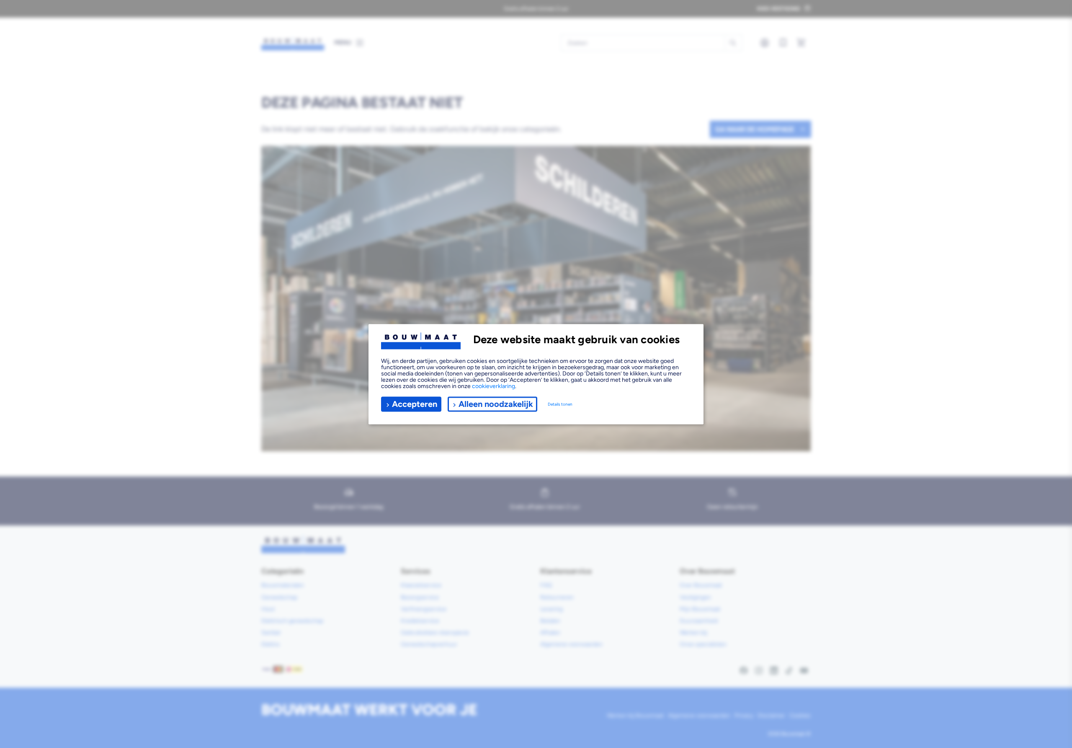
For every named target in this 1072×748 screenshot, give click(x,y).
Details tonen (560, 404)
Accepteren (414, 404)
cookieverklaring (493, 385)
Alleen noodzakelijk (496, 404)
